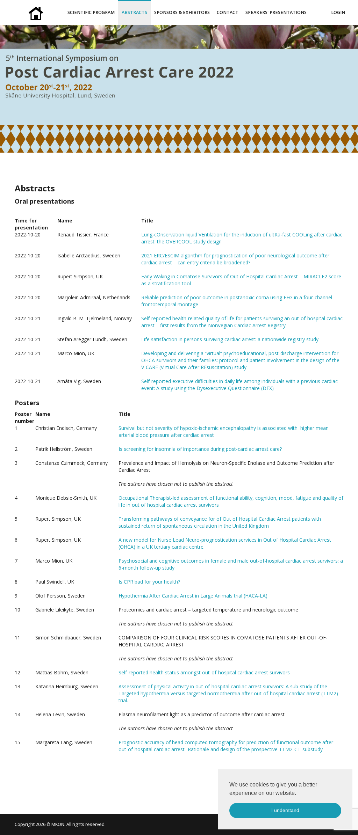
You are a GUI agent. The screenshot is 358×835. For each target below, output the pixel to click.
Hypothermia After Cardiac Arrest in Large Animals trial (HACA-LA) (193, 595)
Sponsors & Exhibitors (182, 12)
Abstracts (134, 12)
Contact (227, 12)
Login (338, 12)
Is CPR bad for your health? (149, 581)
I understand (285, 810)
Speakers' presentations (276, 12)
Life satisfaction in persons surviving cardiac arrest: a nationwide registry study (229, 339)
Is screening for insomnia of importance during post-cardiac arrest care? (200, 449)
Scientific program (91, 12)
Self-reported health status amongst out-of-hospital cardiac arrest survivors (204, 672)
